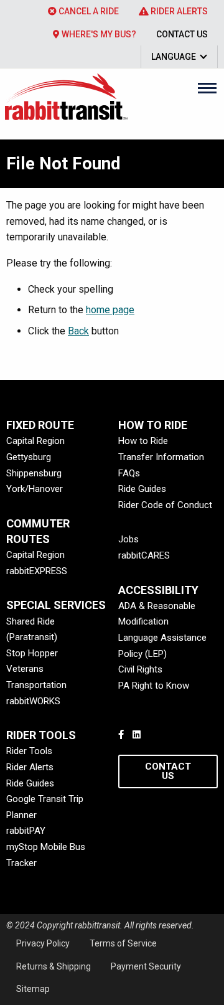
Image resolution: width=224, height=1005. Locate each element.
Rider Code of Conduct (165, 505)
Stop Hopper (32, 653)
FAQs (129, 473)
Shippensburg (34, 473)
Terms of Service (123, 943)
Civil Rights (140, 669)
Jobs (128, 539)
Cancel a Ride (88, 11)
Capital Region (35, 440)
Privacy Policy (43, 943)
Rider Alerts (178, 11)
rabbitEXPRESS (36, 571)
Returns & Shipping (53, 966)
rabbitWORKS (33, 701)
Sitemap (33, 989)
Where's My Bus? (98, 34)
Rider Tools (29, 751)
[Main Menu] (207, 88)
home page (110, 310)
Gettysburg (28, 457)
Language (173, 57)
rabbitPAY (25, 830)
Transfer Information (161, 457)
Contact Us (182, 34)
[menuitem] (83, 11)
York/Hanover (34, 488)
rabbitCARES (144, 555)
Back (78, 331)
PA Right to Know (153, 685)
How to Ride (143, 440)
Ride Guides (142, 488)
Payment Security (146, 966)
